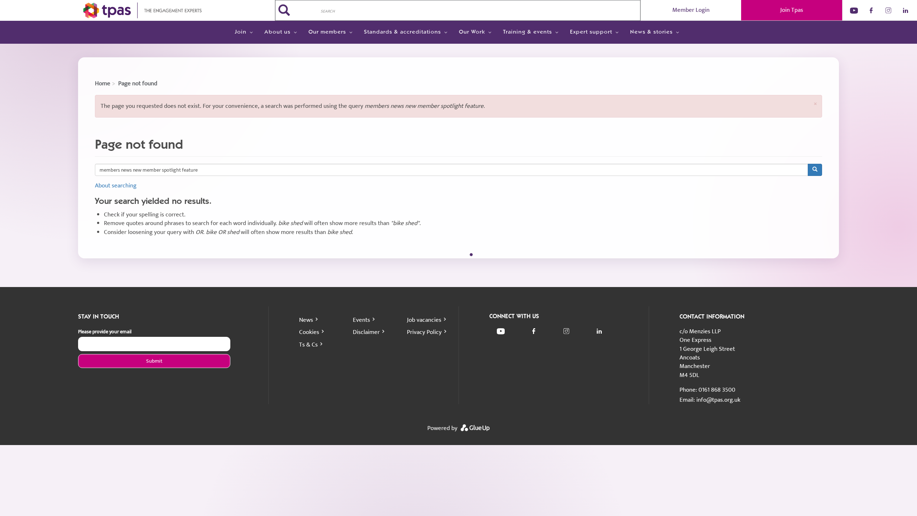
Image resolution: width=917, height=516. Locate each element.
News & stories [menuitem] (651, 32)
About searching (115, 186)
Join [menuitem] (240, 32)
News (306, 320)
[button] (815, 104)
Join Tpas (791, 10)
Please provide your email (104, 331)
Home (102, 83)
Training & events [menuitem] (527, 32)
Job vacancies (424, 320)
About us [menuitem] (277, 32)
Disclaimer (366, 332)
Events (361, 320)
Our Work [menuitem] (472, 32)
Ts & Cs (308, 345)
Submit (154, 361)
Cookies (309, 332)
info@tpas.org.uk (718, 400)
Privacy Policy (424, 332)
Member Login (691, 10)
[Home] (137, 10)
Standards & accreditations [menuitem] (402, 32)
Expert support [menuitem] (591, 32)
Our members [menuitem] (327, 32)
